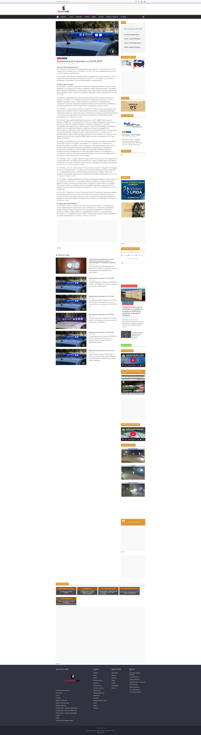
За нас (57, 695)
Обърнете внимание (128, 304)
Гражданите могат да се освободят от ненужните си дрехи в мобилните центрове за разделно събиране (132, 311)
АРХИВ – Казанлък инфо (62, 703)
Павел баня (114, 673)
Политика (79, 17)
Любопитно (96, 695)
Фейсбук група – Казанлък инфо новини (66, 708)
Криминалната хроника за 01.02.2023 (101, 296)
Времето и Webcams (112, 17)
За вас (95, 703)
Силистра (114, 678)
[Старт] (123, 365)
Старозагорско (97, 685)
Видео (94, 17)
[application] (133, 360)
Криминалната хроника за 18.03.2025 (101, 314)
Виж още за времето (134, 522)
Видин (113, 680)
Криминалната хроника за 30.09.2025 (101, 332)
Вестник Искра (134, 684)
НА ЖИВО (123, 17)
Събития (101, 17)
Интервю (95, 698)
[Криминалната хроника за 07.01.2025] (71, 350)
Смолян (113, 683)
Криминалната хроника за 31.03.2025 (101, 278)
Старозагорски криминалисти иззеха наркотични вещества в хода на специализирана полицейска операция (102, 260)
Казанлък (125, 302)
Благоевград (114, 685)
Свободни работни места (100, 700)
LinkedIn (58, 715)
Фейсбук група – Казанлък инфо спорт (66, 710)
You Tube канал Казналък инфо (64, 720)
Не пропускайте (97, 680)
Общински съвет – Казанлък (137, 682)
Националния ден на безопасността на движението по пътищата (137, 335)
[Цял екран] (143, 365)
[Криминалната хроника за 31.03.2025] (71, 277)
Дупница (113, 688)
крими (74, 63)
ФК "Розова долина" (135, 689)
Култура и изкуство (98, 688)
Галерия (86, 17)
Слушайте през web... (133, 258)
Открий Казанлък (134, 677)
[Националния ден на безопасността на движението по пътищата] (126, 331)
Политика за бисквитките (62, 690)
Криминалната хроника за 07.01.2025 (101, 350)
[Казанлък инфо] (57, 17)
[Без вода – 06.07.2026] (133, 119)
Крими (59, 58)
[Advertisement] (116, 8)
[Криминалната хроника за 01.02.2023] (71, 296)
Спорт (71, 17)
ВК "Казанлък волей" (135, 692)
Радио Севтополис (134, 687)
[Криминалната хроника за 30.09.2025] (71, 332)
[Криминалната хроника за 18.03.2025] (71, 314)
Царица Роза (96, 690)
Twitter (57, 718)
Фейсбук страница (61, 705)
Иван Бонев (68, 63)
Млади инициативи (98, 693)
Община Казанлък (135, 679)
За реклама (59, 693)
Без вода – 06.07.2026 (131, 135)
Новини (63, 17)
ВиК (124, 132)
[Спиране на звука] (140, 365)
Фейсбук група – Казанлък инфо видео (66, 713)
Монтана (113, 675)
